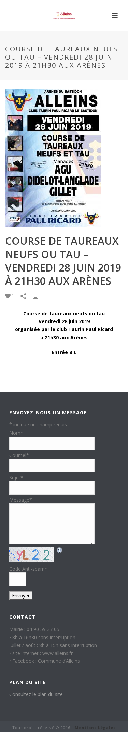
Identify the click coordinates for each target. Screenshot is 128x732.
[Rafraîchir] (59, 550)
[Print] (39, 295)
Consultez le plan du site (36, 694)
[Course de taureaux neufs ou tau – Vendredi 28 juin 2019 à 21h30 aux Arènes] (64, 158)
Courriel (19, 455)
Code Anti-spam (28, 569)
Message (20, 499)
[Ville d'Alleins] (64, 15)
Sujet (16, 477)
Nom (16, 433)
